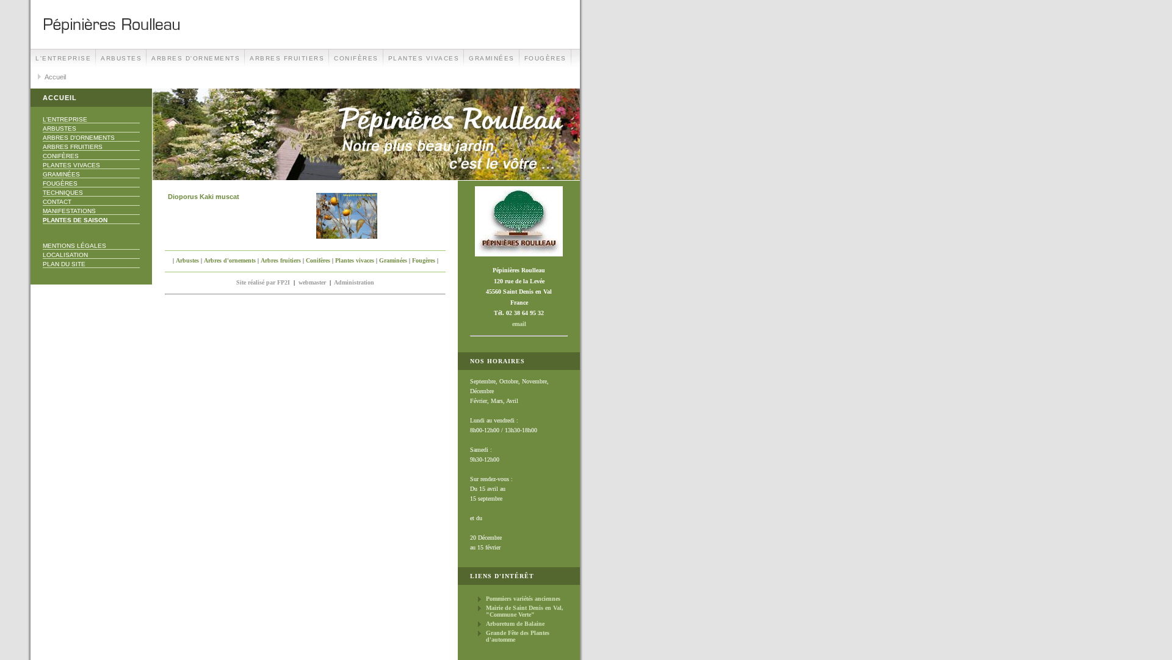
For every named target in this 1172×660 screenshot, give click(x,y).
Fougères (545, 58)
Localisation (65, 255)
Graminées (492, 58)
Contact (57, 201)
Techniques (63, 192)
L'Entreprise (63, 58)
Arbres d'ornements (195, 58)
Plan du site (64, 264)
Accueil (55, 77)
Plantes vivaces (424, 58)
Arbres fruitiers (287, 58)
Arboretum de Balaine (515, 623)
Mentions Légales (74, 245)
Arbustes (121, 58)
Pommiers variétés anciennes (523, 598)
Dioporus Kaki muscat (203, 196)
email (519, 324)
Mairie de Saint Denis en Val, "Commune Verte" (524, 611)
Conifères (356, 58)
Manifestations (69, 211)
